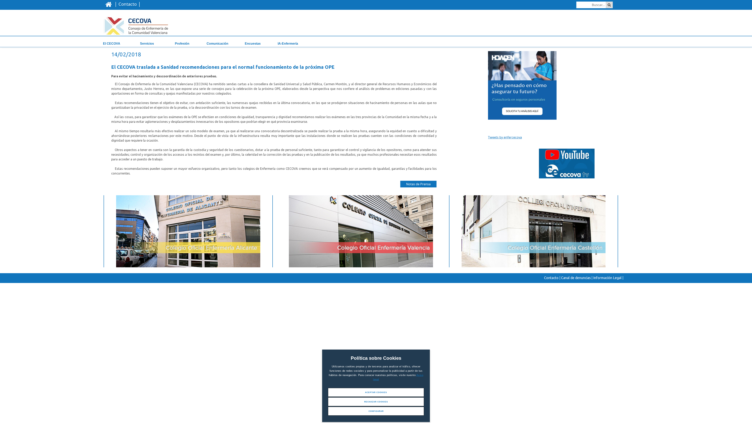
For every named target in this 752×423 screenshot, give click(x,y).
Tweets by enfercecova (505, 137)
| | (127, 3)
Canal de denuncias (576, 278)
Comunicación (217, 43)
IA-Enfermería (288, 43)
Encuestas (253, 43)
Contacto (551, 278)
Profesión (182, 43)
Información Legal (607, 278)
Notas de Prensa (418, 184)
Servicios (147, 43)
